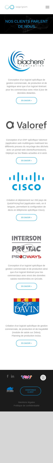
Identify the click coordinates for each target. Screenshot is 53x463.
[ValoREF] (26, 117)
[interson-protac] (26, 233)
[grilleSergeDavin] (26, 293)
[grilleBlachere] (26, 47)
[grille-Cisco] (26, 167)
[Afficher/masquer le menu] (47, 7)
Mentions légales (26, 402)
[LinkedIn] (12, 376)
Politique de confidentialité (26, 405)
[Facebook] (7, 376)
